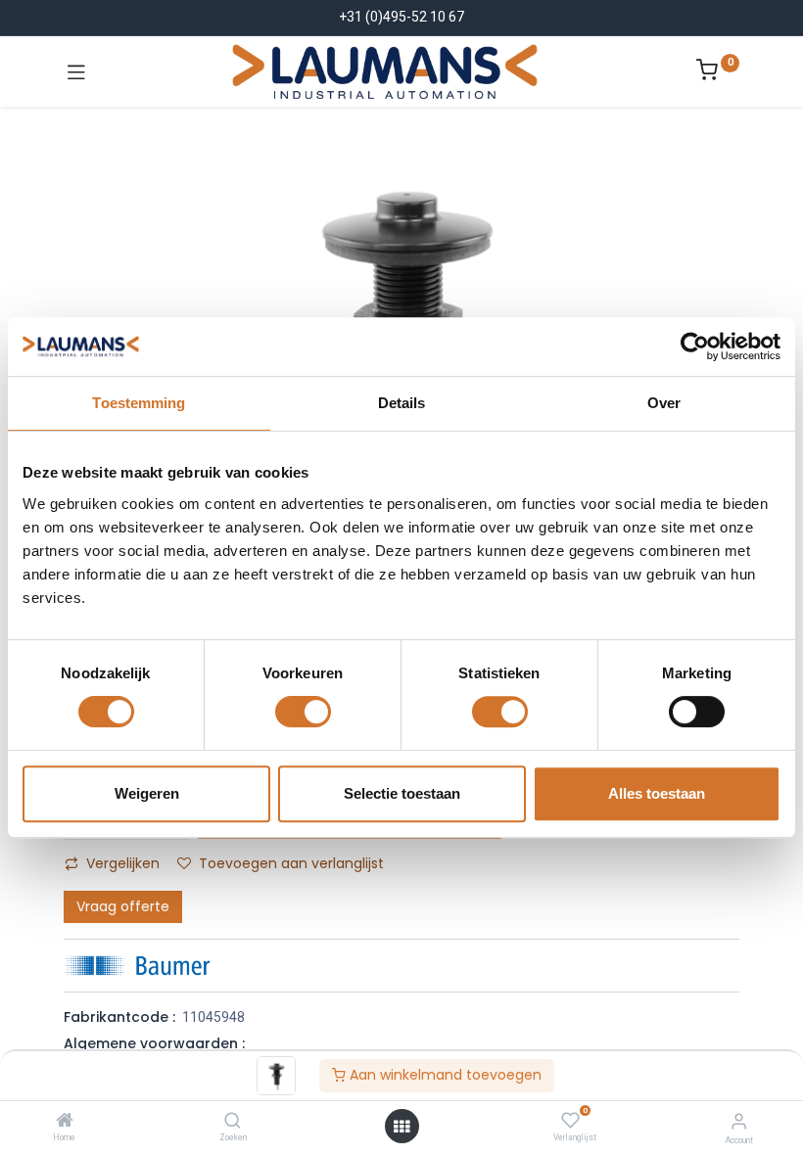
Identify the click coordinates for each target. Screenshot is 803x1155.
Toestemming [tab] (138, 402)
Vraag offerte (122, 906)
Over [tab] (664, 402)
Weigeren (147, 793)
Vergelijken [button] (123, 863)
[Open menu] (401, 1126)
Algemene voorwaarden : (154, 1043)
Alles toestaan (656, 793)
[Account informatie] (739, 1121)
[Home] (64, 1122)
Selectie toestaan (402, 793)
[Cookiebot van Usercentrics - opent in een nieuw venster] (694, 346)
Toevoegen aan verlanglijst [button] (291, 863)
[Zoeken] (232, 1122)
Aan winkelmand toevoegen (444, 1075)
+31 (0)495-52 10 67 (401, 16)
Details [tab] (402, 402)
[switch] (303, 711)
